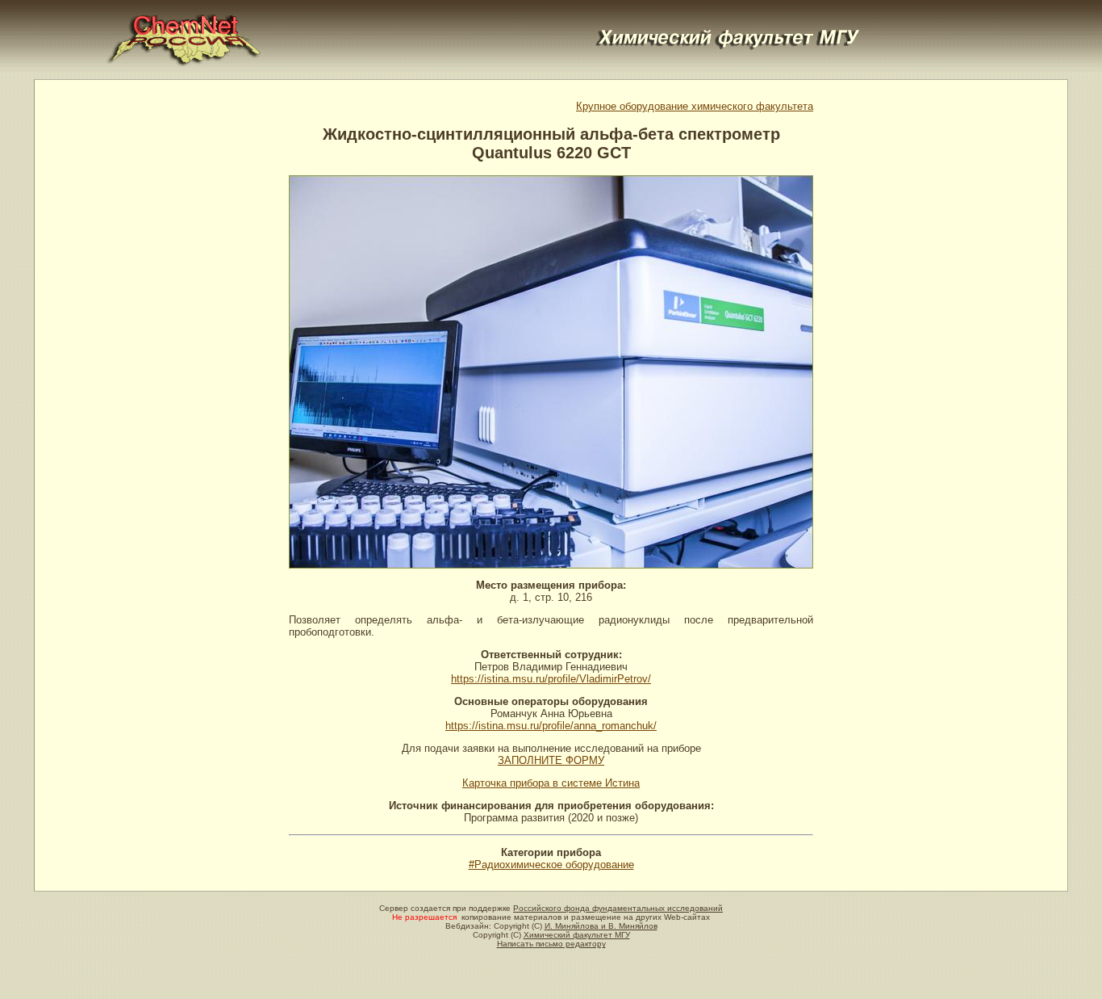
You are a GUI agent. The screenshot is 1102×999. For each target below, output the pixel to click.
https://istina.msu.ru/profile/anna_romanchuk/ (551, 726)
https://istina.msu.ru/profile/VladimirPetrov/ (551, 679)
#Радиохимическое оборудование (551, 864)
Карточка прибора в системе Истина (551, 783)
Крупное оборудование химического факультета (694, 106)
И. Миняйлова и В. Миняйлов (601, 925)
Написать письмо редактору (551, 943)
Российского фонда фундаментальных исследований (618, 908)
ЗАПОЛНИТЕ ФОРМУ (551, 760)
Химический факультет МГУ (577, 934)
